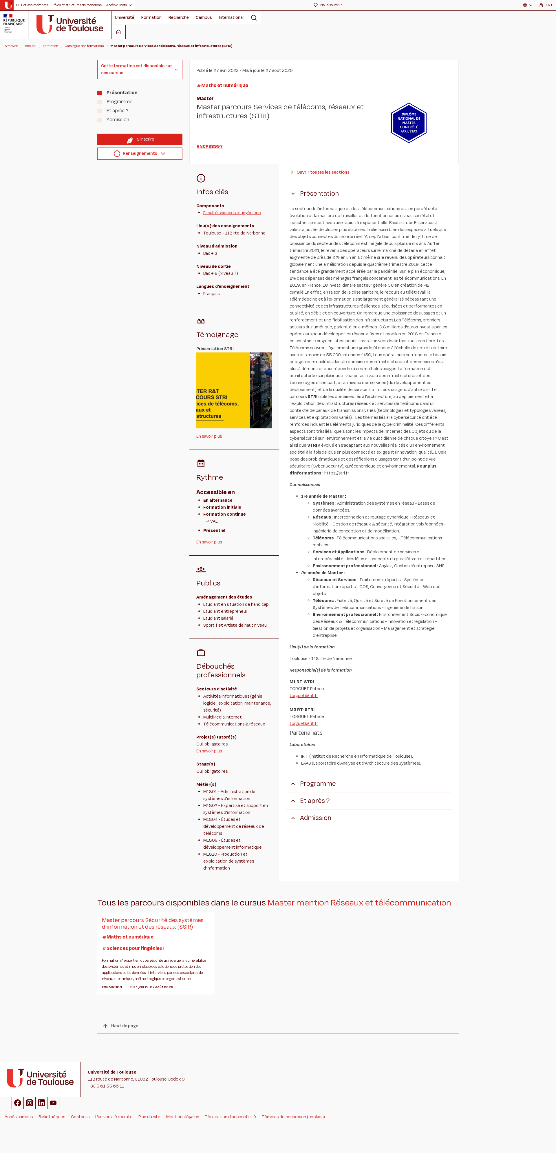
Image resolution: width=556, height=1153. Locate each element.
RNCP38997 (210, 146)
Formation (151, 17)
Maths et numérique (224, 85)
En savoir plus (209, 436)
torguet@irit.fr (304, 696)
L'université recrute (114, 1117)
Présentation (122, 92)
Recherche (179, 17)
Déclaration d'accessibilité (230, 1117)
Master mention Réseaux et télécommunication (359, 902)
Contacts (80, 1117)
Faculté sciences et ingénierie (232, 213)
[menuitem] (32, 5)
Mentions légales (182, 1117)
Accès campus (19, 1117)
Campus (204, 17)
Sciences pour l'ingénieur (135, 948)
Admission (118, 119)
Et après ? (118, 110)
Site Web (11, 45)
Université (124, 17)
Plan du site (149, 1117)
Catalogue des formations (84, 45)
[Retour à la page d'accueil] (8, 5)
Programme (120, 101)
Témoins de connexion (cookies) (293, 1117)
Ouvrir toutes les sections (323, 172)
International (231, 17)
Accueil (30, 45)
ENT (549, 5)
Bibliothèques (52, 1117)
